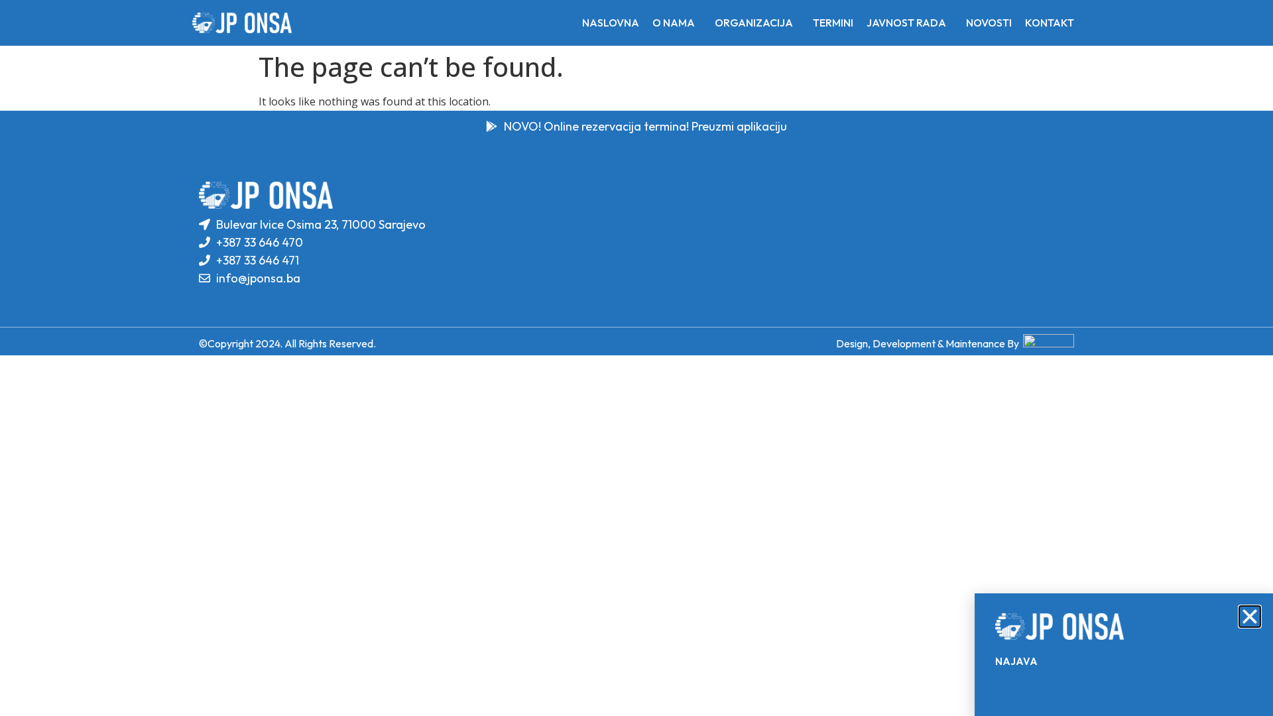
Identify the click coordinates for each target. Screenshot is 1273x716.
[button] (1250, 616)
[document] (636, 358)
